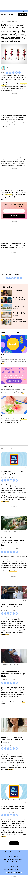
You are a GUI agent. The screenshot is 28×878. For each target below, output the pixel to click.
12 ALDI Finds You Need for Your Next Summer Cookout (12, 807)
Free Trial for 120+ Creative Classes (12, 11)
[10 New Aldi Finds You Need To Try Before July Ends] (14, 460)
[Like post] (21, 278)
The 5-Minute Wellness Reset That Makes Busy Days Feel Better (12, 542)
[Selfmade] (14, 344)
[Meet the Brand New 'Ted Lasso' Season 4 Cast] (14, 593)
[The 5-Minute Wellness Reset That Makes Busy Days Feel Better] (14, 523)
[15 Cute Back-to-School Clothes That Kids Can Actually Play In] (6, 322)
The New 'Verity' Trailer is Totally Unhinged (20, 298)
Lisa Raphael (11, 67)
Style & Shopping (10, 21)
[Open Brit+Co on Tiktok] (19, 872)
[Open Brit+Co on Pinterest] (9, 873)
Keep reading (5, 501)
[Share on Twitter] (13, 72)
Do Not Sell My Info (14, 856)
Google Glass (8, 194)
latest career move (6, 86)
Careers (14, 854)
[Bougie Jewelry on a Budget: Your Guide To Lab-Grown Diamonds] (14, 725)
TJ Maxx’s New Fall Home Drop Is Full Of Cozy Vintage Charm (19, 313)
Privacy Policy (15, 861)
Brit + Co (5, 745)
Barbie (3, 75)
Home (2, 21)
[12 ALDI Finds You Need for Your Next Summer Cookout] (14, 791)
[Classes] (14, 405)
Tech (16, 21)
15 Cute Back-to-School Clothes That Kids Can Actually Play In (19, 320)
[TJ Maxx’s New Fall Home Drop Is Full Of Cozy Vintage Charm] (6, 315)
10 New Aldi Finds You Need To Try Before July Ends (14, 472)
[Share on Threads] (19, 72)
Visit (2, 363)
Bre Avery (5, 477)
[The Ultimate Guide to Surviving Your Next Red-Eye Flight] (14, 656)
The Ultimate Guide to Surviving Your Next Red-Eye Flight (13, 673)
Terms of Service (7, 861)
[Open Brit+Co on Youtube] (14, 873)
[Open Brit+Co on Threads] (16, 872)
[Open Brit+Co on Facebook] (6, 872)
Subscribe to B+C (7, 386)
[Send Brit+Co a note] (21, 872)
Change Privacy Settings (14, 864)
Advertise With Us (19, 851)
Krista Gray (5, 679)
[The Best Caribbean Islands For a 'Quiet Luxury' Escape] (6, 307)
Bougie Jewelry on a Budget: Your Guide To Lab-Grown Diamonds (12, 739)
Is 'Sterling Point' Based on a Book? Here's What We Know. (19, 291)
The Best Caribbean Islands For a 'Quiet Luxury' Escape (19, 305)
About (6, 851)
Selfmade (4, 355)
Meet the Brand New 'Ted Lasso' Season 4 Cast (11, 605)
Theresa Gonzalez (7, 548)
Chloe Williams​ (6, 610)
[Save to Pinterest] (10, 72)
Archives (22, 861)
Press (11, 851)
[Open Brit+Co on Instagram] (11, 872)
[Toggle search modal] (16, 14)
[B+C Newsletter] (14, 375)
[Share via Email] (16, 72)
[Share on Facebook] (7, 72)
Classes (3, 416)
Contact (20, 854)
